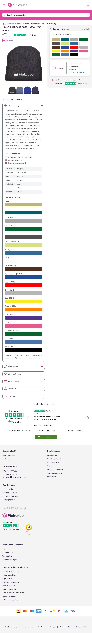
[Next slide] (41, 90)
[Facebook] (8, 508)
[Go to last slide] (5, 90)
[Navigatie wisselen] (3, 5)
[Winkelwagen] (88, 5)
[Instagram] (21, 508)
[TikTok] (25, 508)
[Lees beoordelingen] (25, 35)
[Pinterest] (17, 508)
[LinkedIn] (12, 508)
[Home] (3, 24)
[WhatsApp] (4, 508)
